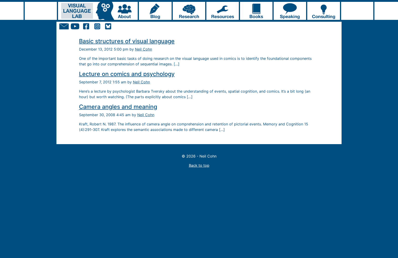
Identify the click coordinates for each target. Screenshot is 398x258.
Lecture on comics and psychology (127, 73)
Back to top (199, 165)
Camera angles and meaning (118, 106)
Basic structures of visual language (127, 41)
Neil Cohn (143, 49)
